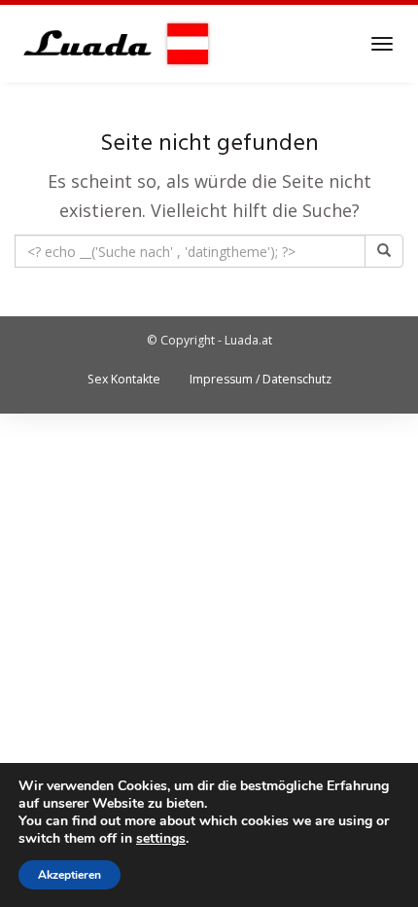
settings (161, 839)
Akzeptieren (69, 875)
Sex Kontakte (123, 379)
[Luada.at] (113, 43)
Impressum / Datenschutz (260, 379)
